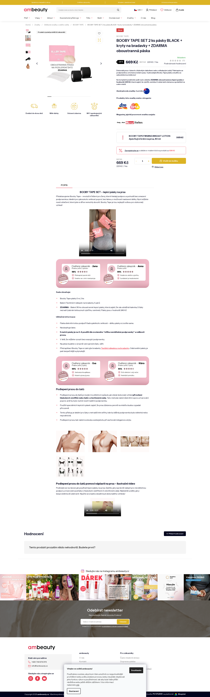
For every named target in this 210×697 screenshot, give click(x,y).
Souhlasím (136, 670)
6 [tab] (69, 96)
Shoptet (182, 694)
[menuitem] (27, 18)
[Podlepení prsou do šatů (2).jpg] (70, 441)
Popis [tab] (64, 185)
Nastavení (74, 691)
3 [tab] (57, 96)
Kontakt (82, 661)
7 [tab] (73, 96)
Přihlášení (153, 10)
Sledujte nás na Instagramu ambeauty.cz (107, 571)
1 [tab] (49, 96)
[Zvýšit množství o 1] (148, 161)
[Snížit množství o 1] (136, 161)
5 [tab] (65, 96)
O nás (81, 658)
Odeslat (123, 622)
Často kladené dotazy (129, 658)
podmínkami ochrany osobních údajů (115, 626)
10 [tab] (85, 96)
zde (77, 685)
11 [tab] (89, 96)
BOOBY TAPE (122, 36)
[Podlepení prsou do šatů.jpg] (70, 466)
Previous (37, 63)
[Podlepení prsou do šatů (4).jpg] (135, 441)
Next (101, 63)
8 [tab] (77, 96)
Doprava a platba (127, 661)
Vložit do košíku (170, 161)
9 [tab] (81, 96)
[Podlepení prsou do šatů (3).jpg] (102, 441)
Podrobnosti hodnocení (175, 63)
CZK (139, 10)
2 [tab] (53, 96)
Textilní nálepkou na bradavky (115, 348)
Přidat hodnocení (176, 534)
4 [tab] (61, 96)
